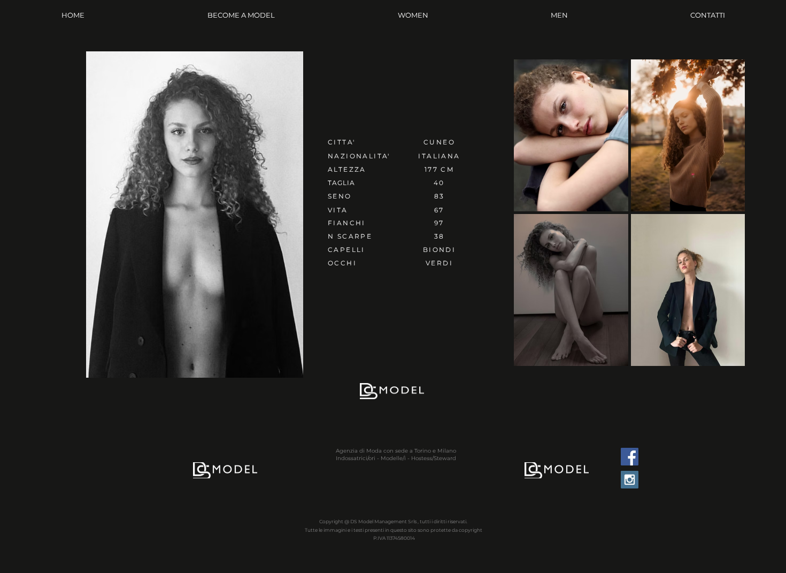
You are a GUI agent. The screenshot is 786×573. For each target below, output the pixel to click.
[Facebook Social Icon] (629, 456)
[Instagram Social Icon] (629, 479)
